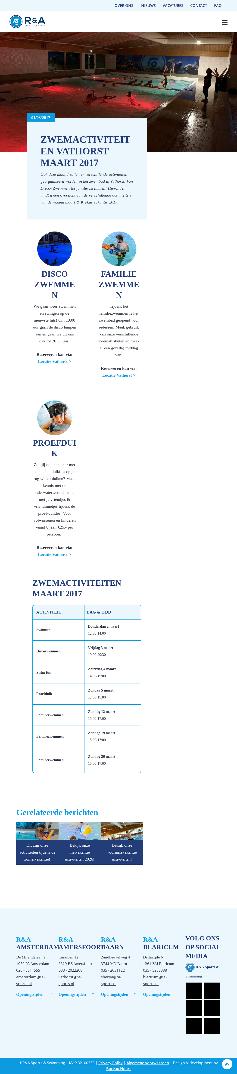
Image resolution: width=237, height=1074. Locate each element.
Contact (198, 5)
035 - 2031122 (113, 970)
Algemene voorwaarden (148, 1062)
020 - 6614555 (28, 970)
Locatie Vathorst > (54, 361)
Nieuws (148, 5)
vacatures (173, 5)
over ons (124, 5)
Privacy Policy (110, 1062)
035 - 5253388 (155, 970)
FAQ (218, 5)
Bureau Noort (118, 1068)
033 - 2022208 (70, 970)
